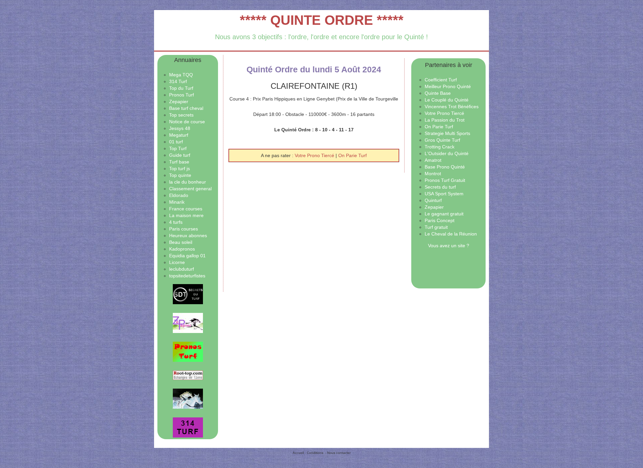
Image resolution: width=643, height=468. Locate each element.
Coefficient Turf (441, 79)
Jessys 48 (179, 128)
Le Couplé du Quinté (447, 100)
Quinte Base (438, 93)
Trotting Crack (439, 146)
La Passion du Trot (445, 120)
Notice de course (187, 121)
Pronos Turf (181, 94)
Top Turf (178, 148)
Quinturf (433, 200)
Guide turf (179, 155)
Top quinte (180, 175)
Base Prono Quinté (445, 167)
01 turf (176, 141)
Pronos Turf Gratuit (445, 180)
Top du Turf (181, 88)
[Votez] (187, 294)
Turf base (179, 161)
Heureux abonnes (188, 235)
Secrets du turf (440, 187)
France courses (185, 208)
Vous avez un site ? (448, 245)
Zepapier (178, 101)
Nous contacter (339, 453)
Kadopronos (182, 249)
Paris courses (183, 228)
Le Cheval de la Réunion (451, 234)
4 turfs (176, 222)
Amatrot (433, 160)
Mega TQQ (181, 74)
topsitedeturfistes (187, 275)
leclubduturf (181, 269)
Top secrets (181, 115)
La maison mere (186, 215)
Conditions (315, 453)
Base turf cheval (186, 108)
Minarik (177, 202)
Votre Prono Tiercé (315, 155)
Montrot (433, 173)
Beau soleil (180, 242)
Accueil (298, 453)
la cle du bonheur (187, 182)
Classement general (190, 188)
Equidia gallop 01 (187, 255)
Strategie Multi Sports (447, 133)
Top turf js (179, 168)
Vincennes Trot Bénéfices (452, 106)
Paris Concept (439, 220)
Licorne (177, 262)
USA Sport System (444, 193)
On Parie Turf (352, 155)
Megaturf (178, 135)
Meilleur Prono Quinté (448, 86)
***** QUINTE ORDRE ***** (322, 20)
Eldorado (178, 195)
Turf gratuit (436, 227)
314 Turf (178, 81)
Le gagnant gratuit (444, 213)
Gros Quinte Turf (442, 140)
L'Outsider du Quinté (447, 153)
